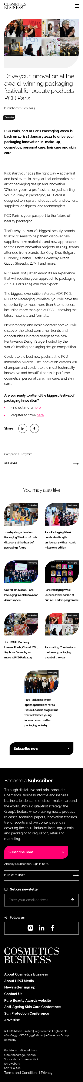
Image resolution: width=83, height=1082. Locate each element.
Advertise (12, 1020)
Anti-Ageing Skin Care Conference (32, 1007)
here (37, 408)
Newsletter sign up (19, 987)
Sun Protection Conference (26, 1013)
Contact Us (13, 994)
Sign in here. (41, 863)
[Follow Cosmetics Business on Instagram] (30, 929)
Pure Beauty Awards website (27, 1000)
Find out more (14, 875)
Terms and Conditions (21, 1073)
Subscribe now (26, 749)
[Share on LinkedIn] (22, 428)
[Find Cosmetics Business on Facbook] (52, 929)
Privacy (47, 1073)
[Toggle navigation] (77, 6)
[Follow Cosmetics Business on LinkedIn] (41, 929)
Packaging (9, 117)
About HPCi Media (19, 981)
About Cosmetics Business (26, 974)
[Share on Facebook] (34, 428)
